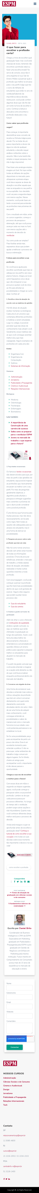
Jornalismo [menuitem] (8, 1093)
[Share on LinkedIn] (21, 881)
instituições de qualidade (19, 623)
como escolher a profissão (18, 867)
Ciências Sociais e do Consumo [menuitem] (16, 1082)
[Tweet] (18, 881)
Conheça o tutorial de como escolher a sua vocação (18, 834)
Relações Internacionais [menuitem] (13, 1101)
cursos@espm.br (9, 1151)
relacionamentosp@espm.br (14, 1135)
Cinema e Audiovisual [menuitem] (12, 1085)
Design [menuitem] (6, 1089)
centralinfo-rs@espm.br (12, 1166)
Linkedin (9, 1179)
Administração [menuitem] (9, 1078)
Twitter (6, 1179)
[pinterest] (25, 881)
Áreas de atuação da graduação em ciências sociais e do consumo (19, 895)
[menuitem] (19, 1112)
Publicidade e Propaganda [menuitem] (14, 1097)
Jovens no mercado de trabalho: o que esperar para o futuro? (21, 440)
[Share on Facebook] (14, 881)
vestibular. (10, 235)
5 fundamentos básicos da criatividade (19, 904)
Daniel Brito (11, 43)
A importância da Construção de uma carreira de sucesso (19, 425)
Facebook (4, 1179)
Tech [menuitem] (5, 1105)
